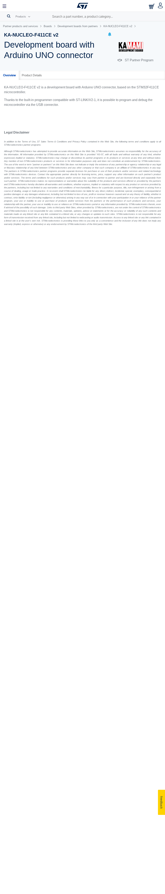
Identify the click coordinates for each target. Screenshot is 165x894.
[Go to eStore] (152, 6)
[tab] (9, 75)
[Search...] (8, 16)
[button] (110, 34)
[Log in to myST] (160, 6)
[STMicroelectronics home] (82, 6)
